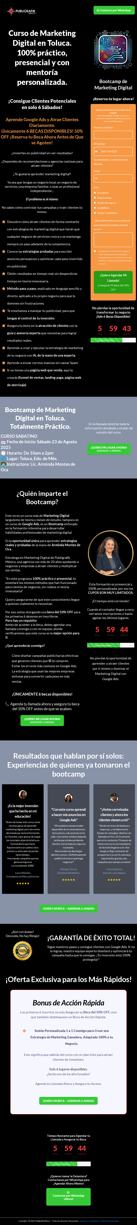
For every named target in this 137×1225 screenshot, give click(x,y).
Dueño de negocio (106, 202)
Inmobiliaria (103, 207)
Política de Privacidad (110, 1221)
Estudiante (103, 192)
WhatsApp (100, 143)
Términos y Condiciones (89, 1221)
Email (97, 171)
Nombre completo (104, 127)
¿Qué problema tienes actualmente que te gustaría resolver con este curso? (112, 225)
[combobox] (97, 151)
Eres (96, 187)
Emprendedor (104, 197)
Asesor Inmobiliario (107, 212)
